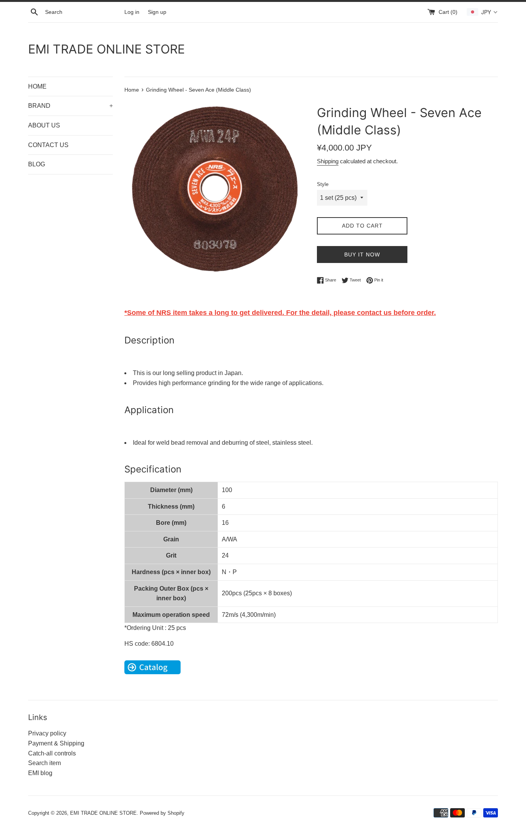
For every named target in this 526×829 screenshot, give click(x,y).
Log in (131, 12)
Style (322, 184)
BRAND (70, 105)
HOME (37, 86)
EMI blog (40, 773)
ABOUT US (44, 125)
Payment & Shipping (56, 743)
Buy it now (362, 254)
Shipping (327, 161)
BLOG (36, 164)
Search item (44, 763)
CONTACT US (48, 145)
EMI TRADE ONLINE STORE (106, 49)
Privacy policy (47, 733)
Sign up (157, 12)
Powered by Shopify (162, 813)
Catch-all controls (52, 753)
